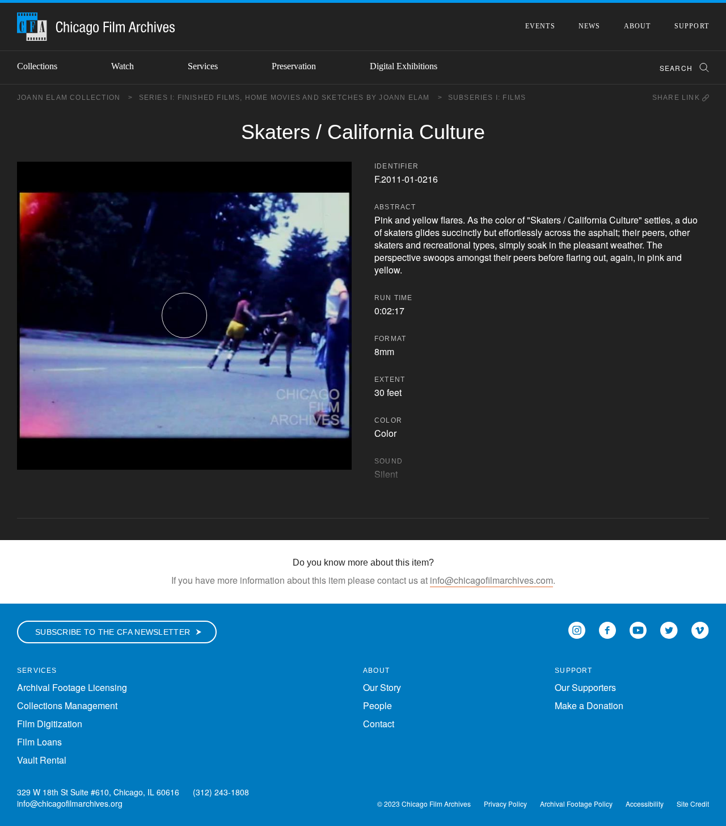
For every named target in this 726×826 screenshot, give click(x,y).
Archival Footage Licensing (72, 687)
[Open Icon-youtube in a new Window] (638, 629)
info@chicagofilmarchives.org (70, 803)
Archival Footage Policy (576, 803)
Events (540, 26)
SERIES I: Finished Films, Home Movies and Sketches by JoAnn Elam (290, 98)
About (637, 26)
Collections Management (67, 705)
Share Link (677, 98)
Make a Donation (589, 705)
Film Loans (39, 741)
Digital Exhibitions (403, 66)
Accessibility (645, 803)
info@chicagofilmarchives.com (491, 580)
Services (203, 66)
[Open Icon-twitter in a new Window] (669, 629)
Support (691, 26)
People (377, 705)
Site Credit (693, 803)
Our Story (382, 687)
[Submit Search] (700, 68)
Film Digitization (49, 723)
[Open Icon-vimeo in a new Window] (700, 629)
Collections (37, 66)
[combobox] (679, 68)
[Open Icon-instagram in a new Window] (576, 629)
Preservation (294, 66)
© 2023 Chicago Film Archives (424, 803)
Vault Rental (41, 759)
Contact (378, 723)
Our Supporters (585, 687)
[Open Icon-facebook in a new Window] (607, 629)
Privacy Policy (505, 803)
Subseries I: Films (487, 98)
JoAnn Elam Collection (75, 98)
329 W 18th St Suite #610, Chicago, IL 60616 (98, 792)
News (590, 26)
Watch (122, 66)
